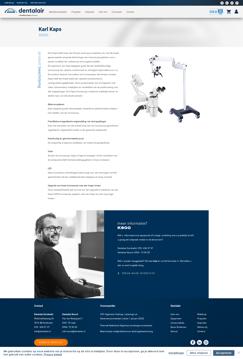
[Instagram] (232, 3)
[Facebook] (222, 3)
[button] (58, 12)
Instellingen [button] (176, 352)
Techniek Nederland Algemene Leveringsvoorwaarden (126, 325)
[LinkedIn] (227, 3)
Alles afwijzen (199, 352)
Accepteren (223, 352)
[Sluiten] (239, 353)
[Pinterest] (237, 3)
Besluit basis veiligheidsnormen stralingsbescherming (126, 331)
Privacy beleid (53, 354)
